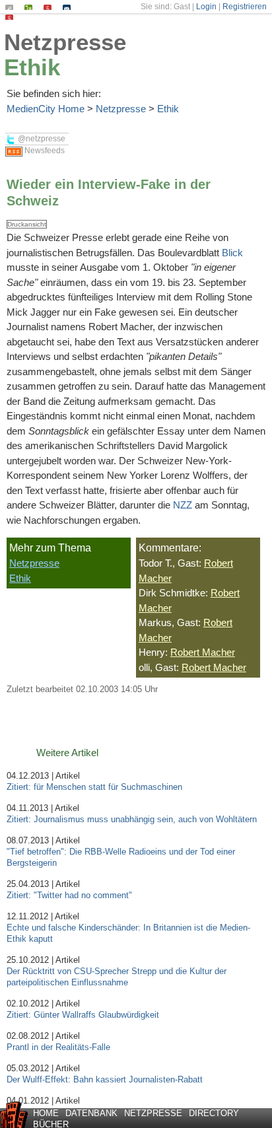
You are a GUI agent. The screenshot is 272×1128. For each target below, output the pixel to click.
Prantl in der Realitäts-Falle (58, 1047)
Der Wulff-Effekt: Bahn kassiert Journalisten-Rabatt (105, 1079)
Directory (214, 1113)
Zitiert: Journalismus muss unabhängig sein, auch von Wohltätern (133, 819)
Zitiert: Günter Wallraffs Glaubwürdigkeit (83, 1015)
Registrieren (244, 6)
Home (46, 1113)
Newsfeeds (43, 150)
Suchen (9, 5)
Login (206, 6)
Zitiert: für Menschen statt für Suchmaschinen (94, 787)
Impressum (47, 5)
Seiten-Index (28, 5)
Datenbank (91, 1113)
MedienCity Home (46, 108)
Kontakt (67, 5)
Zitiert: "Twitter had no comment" (69, 895)
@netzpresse (40, 138)
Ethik (32, 67)
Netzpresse (65, 42)
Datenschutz (9, 15)
